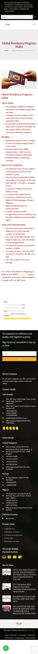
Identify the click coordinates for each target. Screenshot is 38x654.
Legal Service (9, 529)
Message (7, 315)
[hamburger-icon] (34, 24)
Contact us (22, 274)
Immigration (8, 538)
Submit (18, 318)
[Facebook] (4, 428)
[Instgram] (13, 428)
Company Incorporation (13, 535)
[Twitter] (7, 428)
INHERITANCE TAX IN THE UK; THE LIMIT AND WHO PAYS (24, 599)
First (23, 305)
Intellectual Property (12, 532)
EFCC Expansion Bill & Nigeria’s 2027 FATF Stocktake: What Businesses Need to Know (24, 588)
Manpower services (11, 541)
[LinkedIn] (10, 428)
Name (6, 302)
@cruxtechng (29, 630)
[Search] (35, 17)
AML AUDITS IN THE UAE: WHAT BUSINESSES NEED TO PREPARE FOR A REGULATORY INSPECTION (24, 610)
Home (6, 50)
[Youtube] (17, 428)
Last (23, 308)
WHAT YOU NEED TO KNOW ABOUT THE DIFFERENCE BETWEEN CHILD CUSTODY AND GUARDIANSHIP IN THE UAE (24, 575)
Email (6, 311)
